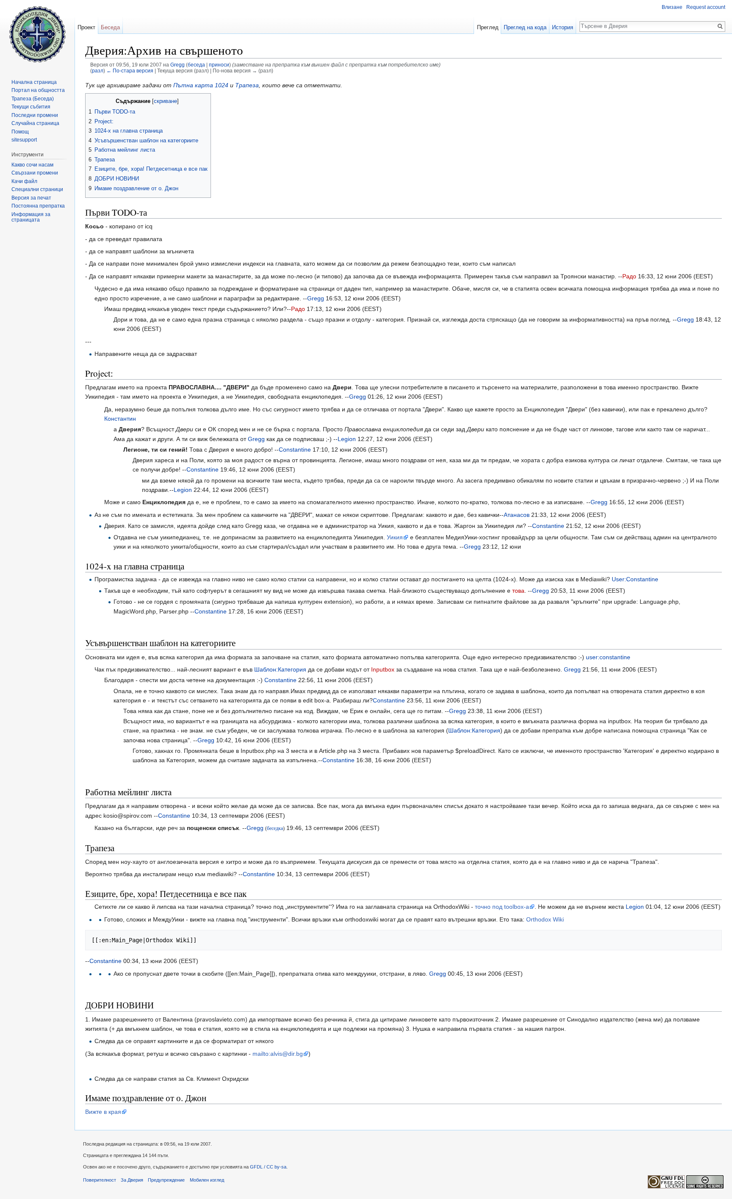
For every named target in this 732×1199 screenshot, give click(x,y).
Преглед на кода (525, 27)
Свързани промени (34, 173)
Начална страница (34, 82)
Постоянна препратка (38, 206)
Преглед (488, 27)
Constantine (295, 449)
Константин (120, 418)
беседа (196, 64)
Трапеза (247, 85)
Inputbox (382, 669)
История (562, 27)
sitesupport (24, 140)
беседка (275, 828)
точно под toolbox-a (502, 906)
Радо (629, 276)
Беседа (110, 27)
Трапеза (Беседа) (32, 99)
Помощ (20, 132)
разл (97, 70)
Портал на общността (38, 90)
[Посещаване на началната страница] (37, 34)
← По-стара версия (129, 70)
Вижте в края (103, 1111)
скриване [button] (165, 101)
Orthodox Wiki (545, 919)
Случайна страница (35, 123)
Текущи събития (30, 107)
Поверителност (99, 1179)
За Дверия (132, 1179)
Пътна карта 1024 (200, 85)
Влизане (672, 7)
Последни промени (34, 115)
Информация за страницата (30, 217)
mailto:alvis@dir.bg (277, 1053)
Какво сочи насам (32, 165)
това (518, 590)
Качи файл (24, 181)
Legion (347, 439)
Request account (705, 7)
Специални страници (37, 189)
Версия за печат (31, 198)
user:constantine (608, 657)
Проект (86, 27)
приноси (219, 64)
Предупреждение (166, 1179)
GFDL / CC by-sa (268, 1166)
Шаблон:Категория (280, 669)
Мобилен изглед (207, 1179)
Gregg (315, 298)
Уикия (395, 537)
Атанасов (517, 514)
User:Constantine (635, 579)
